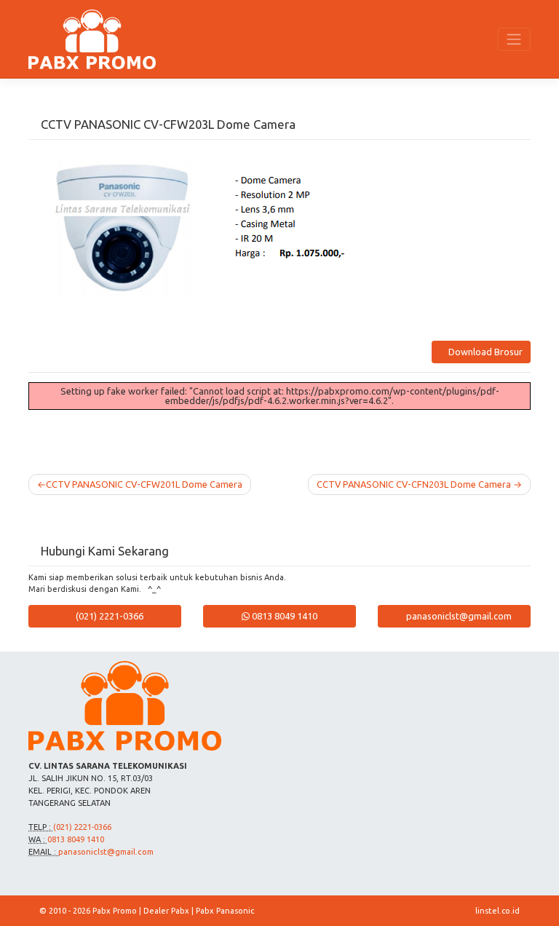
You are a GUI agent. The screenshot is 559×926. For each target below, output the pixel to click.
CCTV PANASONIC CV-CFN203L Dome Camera (414, 484)
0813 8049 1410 (283, 616)
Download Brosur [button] (484, 352)
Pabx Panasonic (225, 910)
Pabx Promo (114, 910)
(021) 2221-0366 (108, 616)
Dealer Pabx (166, 910)
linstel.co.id (497, 910)
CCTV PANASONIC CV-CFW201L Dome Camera (144, 484)
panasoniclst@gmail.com (458, 616)
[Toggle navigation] (514, 39)
